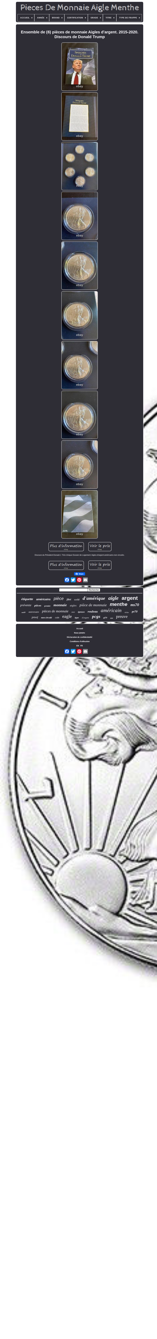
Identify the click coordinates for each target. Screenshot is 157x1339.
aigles (73, 605)
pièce (59, 598)
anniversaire (34, 612)
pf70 (105, 617)
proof (35, 617)
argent (130, 598)
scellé (77, 599)
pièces (37, 605)
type (77, 617)
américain (111, 610)
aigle (113, 598)
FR (81, 646)
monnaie (60, 605)
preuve (122, 616)
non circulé (46, 617)
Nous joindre (79, 633)
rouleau (93, 611)
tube (111, 618)
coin (57, 617)
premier (47, 606)
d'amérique (94, 598)
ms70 (134, 605)
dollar (127, 612)
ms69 (23, 612)
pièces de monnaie (55, 611)
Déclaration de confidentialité (79, 637)
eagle (67, 616)
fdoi (69, 599)
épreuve (81, 612)
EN (77, 646)
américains (43, 599)
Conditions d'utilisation (80, 641)
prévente (25, 605)
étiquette (27, 599)
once (73, 612)
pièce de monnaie (93, 605)
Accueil (79, 629)
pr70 (135, 611)
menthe (118, 604)
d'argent (85, 617)
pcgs (96, 616)
